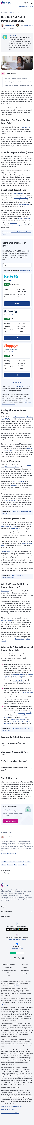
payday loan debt (25, 127)
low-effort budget (18, 681)
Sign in (26, 3)
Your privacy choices (17, 948)
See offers (17, 303)
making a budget (18, 677)
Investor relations (25, 970)
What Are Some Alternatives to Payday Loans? (14, 769)
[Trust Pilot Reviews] (17, 953)
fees (13, 475)
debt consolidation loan (21, 198)
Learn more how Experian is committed (17, 939)
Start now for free (10, 821)
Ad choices (25, 964)
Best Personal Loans (18, 386)
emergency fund (28, 693)
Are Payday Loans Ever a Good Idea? (14, 761)
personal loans (10, 500)
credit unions (17, 417)
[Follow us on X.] (15, 958)
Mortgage (28, 861)
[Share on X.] (5, 872)
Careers (25, 967)
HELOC (3, 864)
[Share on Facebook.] (2, 872)
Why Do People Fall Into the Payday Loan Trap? (18, 82)
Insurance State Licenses (8, 1109)
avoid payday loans (17, 194)
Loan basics (12, 861)
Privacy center (9, 967)
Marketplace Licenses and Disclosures (11, 1106)
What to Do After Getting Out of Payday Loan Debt (18, 85)
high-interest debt (23, 204)
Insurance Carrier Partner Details (10, 1113)
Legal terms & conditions (8, 964)
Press (8, 975)
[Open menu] (30, 2)
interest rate (13, 223)
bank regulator (19, 639)
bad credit (28, 219)
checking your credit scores (18, 719)
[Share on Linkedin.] (8, 872)
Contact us (25, 974)
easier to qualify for (19, 481)
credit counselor (15, 529)
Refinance (9, 864)
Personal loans (15, 12)
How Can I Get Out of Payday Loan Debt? (16, 78)
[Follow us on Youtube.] (23, 958)
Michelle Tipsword (28, 25)
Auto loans (4, 861)
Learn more (4, 1004)
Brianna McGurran (10, 25)
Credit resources (5, 916)
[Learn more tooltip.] (10, 289)
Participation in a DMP (8, 552)
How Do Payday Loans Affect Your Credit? (13, 744)
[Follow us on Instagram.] (19, 958)
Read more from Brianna (8, 853)
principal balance (6, 620)
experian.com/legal (14, 985)
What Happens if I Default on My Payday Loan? (15, 753)
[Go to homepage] (2, 12)
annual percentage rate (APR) (18, 225)
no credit (20, 219)
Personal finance (23, 864)
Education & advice (6, 911)
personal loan (18, 200)
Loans (6, 12)
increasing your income (18, 675)
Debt (15, 864)
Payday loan (5, 591)
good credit (13, 486)
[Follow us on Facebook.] (10, 958)
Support (3, 907)
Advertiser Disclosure (25, 6)
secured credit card (18, 721)
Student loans (20, 861)
